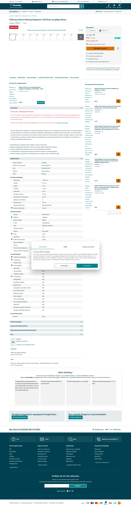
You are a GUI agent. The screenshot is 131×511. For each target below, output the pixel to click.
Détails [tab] (65, 246)
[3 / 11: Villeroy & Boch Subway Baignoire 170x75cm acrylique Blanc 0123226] (26, 37)
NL (120, 1)
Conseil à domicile (43, 456)
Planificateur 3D (42, 454)
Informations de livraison (61, 77)
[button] (118, 48)
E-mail (46, 439)
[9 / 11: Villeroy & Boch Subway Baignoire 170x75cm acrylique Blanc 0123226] (67, 37)
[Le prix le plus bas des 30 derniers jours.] (94, 35)
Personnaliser (64, 265)
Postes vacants (99, 454)
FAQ (18, 439)
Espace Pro (119, 11)
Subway (44, 174)
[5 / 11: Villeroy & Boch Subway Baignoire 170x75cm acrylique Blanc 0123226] (40, 37)
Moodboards (69, 454)
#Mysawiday (69, 461)
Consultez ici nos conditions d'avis (25, 345)
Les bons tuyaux (42, 459)
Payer (10, 454)
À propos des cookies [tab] (88, 246)
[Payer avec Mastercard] (96, 503)
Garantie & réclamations (15, 461)
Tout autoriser (87, 265)
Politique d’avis (13, 464)
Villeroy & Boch (46, 171)
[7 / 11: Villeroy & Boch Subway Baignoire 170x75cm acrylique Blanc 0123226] (53, 37)
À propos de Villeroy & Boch (45, 77)
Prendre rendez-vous (108, 11)
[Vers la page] (120, 213)
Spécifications (21, 77)
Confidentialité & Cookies (41, 503)
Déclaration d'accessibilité (56, 503)
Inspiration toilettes (71, 452)
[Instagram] (72, 491)
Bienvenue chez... (71, 456)
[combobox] (63, 6)
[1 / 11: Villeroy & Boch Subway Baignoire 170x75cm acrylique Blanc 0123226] (12, 37)
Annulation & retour (14, 459)
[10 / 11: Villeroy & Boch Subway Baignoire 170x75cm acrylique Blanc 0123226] (74, 37)
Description (13, 77)
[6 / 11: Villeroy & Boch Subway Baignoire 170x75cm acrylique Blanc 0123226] (46, 37)
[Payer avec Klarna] (110, 503)
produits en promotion (62, 123)
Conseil (31, 11)
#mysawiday (37, 11)
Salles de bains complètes (73, 449)
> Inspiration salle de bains (73, 465)
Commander (12, 452)
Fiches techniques (32, 77)
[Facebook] (68, 491)
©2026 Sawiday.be (14, 503)
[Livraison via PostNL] (119, 503)
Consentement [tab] (43, 246)
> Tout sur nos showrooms (102, 462)
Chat (74, 439)
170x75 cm (105, 31)
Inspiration (25, 11)
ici (109, 377)
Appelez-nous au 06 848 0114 (110, 439)
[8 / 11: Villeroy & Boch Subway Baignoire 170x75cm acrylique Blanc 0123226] (60, 37)
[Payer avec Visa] (87, 503)
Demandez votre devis (44, 452)
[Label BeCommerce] (115, 503)
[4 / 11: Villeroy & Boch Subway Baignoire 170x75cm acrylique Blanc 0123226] (33, 37)
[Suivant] (81, 30)
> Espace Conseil (42, 465)
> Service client (13, 467)
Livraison (11, 456)
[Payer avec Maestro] (92, 503)
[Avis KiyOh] (83, 503)
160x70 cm (93, 31)
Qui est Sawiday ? (99, 452)
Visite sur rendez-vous (44, 449)
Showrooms (99, 11)
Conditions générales (27, 503)
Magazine (68, 459)
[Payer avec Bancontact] (101, 503)
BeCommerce (98, 459)
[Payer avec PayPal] (105, 503)
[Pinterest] (70, 491)
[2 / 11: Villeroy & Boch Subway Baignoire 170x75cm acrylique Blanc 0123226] (19, 37)
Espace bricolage (42, 461)
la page (33, 123)
